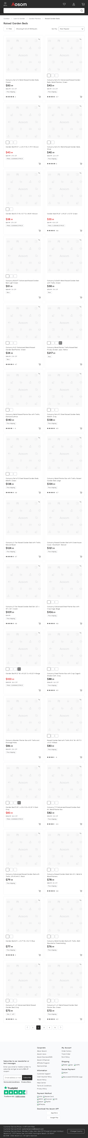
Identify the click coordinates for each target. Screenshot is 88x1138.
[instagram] (10, 1056)
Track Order (66, 1054)
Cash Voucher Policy (44, 1077)
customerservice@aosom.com (33, 1129)
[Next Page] (60, 1027)
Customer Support (44, 1074)
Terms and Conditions (12, 1082)
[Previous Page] (27, 1027)
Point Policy (66, 1057)
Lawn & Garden (19, 19)
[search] (81, 10)
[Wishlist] (64, 4)
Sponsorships (42, 1066)
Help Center (41, 1083)
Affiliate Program (43, 1063)
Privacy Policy (26, 1082)
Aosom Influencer (43, 1060)
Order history (66, 1051)
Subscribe (27, 1078)
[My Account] (73, 4)
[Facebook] (5, 1056)
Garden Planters (35, 19)
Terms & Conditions (44, 1086)
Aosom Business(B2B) (45, 1057)
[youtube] (14, 1056)
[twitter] (24, 1056)
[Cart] (83, 4)
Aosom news (41, 1054)
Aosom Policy (41, 1080)
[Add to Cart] (40, 97)
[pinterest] (19, 1056)
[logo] (19, 4)
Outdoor (7, 19)
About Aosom (42, 1051)
